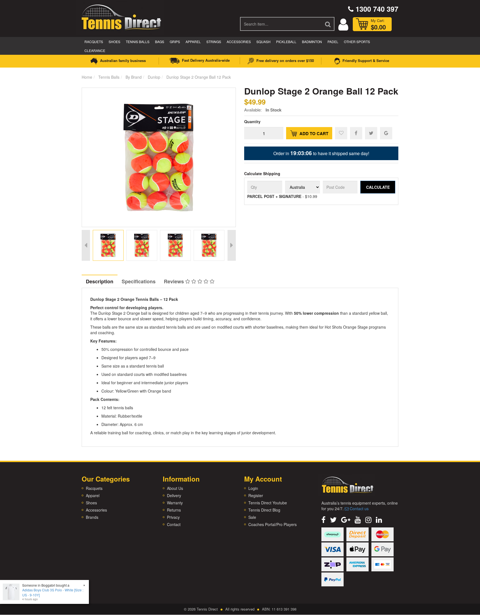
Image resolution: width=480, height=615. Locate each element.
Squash (263, 41)
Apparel (193, 41)
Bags (159, 41)
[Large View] (108, 245)
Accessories (239, 41)
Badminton (312, 41)
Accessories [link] (96, 510)
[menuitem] (356, 133)
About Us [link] (175, 488)
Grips (175, 41)
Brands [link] (92, 517)
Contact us (359, 508)
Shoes (114, 41)
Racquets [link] (94, 488)
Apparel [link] (92, 495)
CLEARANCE (94, 50)
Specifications (139, 281)
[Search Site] (328, 24)
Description (99, 281)
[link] (323, 519)
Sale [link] (252, 517)
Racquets (93, 41)
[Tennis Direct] (121, 16)
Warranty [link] (175, 502)
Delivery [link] (174, 495)
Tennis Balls (137, 41)
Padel (333, 41)
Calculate (378, 187)
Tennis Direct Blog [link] (264, 510)
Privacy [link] (173, 517)
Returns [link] (174, 510)
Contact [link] (174, 524)
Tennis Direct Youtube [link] (267, 502)
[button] (341, 133)
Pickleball (286, 41)
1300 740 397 (376, 9)
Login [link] (253, 488)
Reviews (174, 281)
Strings (213, 41)
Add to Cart (313, 133)
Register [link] (255, 495)
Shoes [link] (91, 502)
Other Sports (357, 41)
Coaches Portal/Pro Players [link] (272, 524)
